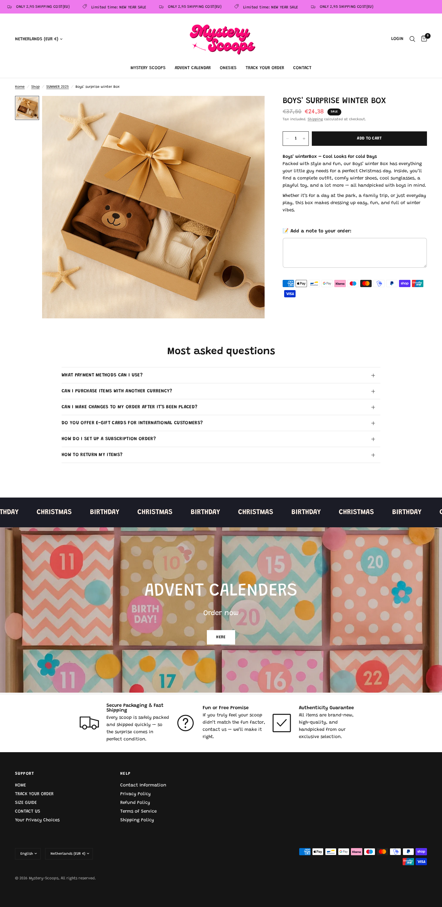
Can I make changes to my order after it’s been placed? (129, 407)
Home (20, 87)
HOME (20, 785)
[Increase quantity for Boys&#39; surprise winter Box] (303, 139)
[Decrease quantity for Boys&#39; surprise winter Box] (287, 139)
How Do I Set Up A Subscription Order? (109, 439)
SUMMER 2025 (57, 87)
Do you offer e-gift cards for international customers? (132, 423)
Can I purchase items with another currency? (117, 391)
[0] (422, 39)
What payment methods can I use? (102, 375)
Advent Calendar (193, 68)
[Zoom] (252, 108)
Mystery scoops (148, 68)
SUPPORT (24, 774)
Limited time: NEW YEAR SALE (101, 7)
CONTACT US (27, 811)
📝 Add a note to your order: (317, 231)
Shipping (315, 119)
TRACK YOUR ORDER (34, 794)
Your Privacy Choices (37, 820)
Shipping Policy (137, 820)
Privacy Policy (135, 794)
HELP (125, 774)
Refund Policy (135, 803)
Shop (35, 87)
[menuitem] (148, 68)
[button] (221, 637)
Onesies (228, 68)
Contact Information (143, 785)
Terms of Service (138, 811)
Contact (302, 68)
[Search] (412, 39)
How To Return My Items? (92, 454)
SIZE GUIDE (26, 803)
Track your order (265, 68)
